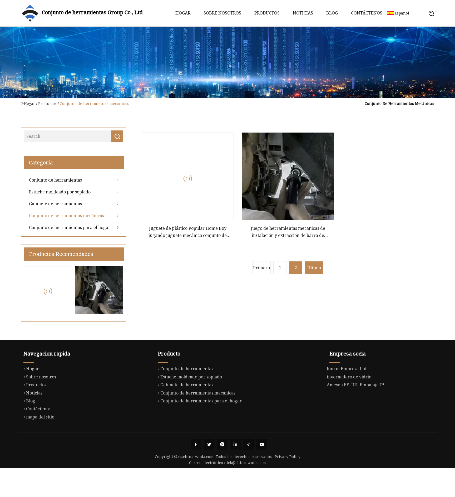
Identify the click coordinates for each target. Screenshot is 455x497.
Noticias (303, 13)
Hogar (182, 13)
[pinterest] (222, 444)
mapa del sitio (40, 417)
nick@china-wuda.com (245, 462)
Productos (267, 13)
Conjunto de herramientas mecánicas (66, 215)
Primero (261, 268)
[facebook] (196, 444)
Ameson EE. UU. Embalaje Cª (355, 385)
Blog (332, 13)
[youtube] (261, 444)
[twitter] (209, 444)
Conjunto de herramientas (55, 180)
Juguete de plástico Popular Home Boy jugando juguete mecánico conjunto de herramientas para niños (188, 232)
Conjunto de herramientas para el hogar (69, 227)
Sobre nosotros (222, 13)
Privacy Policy (287, 456)
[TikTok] (248, 444)
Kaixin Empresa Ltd (347, 369)
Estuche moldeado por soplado (60, 192)
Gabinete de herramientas (55, 204)
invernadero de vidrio (349, 377)
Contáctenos (366, 13)
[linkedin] (235, 444)
